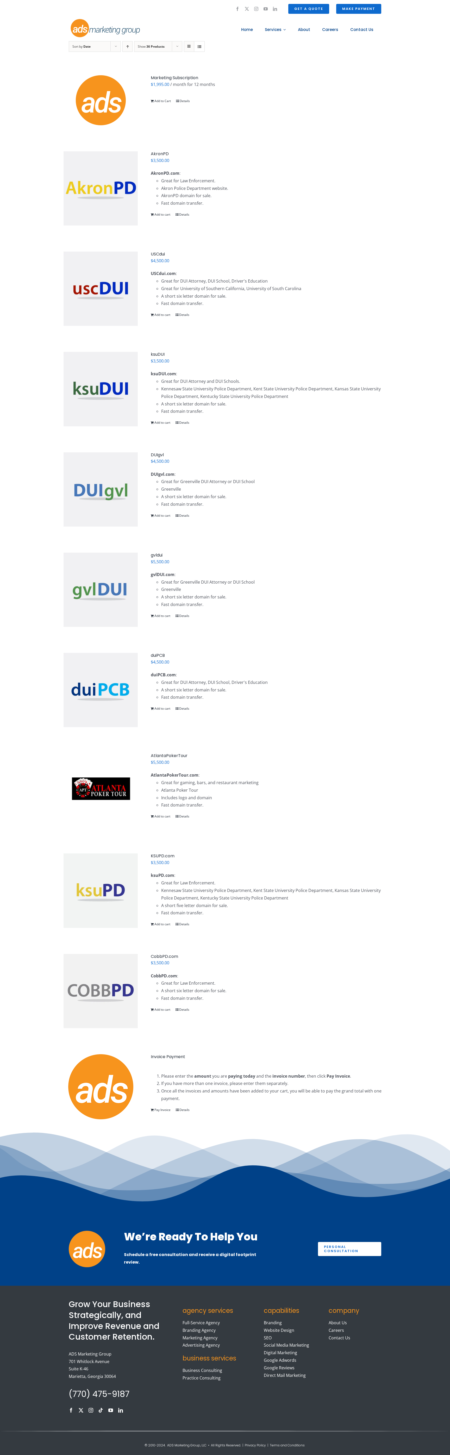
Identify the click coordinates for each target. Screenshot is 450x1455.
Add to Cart (162, 101)
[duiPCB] (101, 690)
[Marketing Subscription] (101, 100)
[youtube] (266, 9)
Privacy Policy (255, 1445)
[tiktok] (100, 1410)
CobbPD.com (164, 956)
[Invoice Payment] (101, 1086)
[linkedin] (275, 9)
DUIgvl (157, 455)
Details (185, 101)
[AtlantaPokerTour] (101, 790)
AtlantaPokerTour (169, 756)
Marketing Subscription (174, 78)
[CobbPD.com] (101, 991)
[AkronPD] (101, 188)
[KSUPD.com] (101, 890)
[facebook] (237, 9)
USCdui (158, 254)
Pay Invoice (162, 1110)
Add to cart (162, 214)
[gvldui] (101, 590)
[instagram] (256, 9)
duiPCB (158, 655)
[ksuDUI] (101, 389)
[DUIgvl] (101, 489)
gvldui (156, 555)
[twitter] (247, 9)
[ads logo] (99, 20)
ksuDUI (158, 354)
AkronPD (160, 154)
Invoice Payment (168, 1057)
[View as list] (199, 46)
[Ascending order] (127, 46)
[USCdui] (101, 289)
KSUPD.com (162, 856)
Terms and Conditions (287, 1445)
